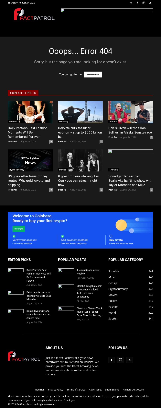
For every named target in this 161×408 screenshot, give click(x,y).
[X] (150, 3)
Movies (62, 169)
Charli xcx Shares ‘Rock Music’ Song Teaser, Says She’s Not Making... (90, 312)
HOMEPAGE (93, 74)
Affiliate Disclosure (133, 389)
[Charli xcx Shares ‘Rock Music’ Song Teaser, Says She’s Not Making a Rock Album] (66, 312)
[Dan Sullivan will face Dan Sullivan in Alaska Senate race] (130, 112)
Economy (63, 121)
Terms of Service (76, 389)
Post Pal (12, 141)
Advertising (95, 389)
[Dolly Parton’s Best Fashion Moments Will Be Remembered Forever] (30, 112)
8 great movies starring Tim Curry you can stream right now (78, 180)
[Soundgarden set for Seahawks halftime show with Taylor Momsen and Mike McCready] (130, 160)
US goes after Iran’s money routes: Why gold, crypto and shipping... (29, 180)
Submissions (112, 389)
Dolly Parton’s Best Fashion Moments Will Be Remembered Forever (28, 132)
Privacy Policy (55, 389)
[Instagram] (144, 3)
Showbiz (114, 169)
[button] (131, 2)
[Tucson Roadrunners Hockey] (66, 273)
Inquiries (39, 389)
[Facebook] (137, 3)
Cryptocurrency (16, 169)
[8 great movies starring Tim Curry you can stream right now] (80, 160)
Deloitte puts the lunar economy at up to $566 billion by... (80, 132)
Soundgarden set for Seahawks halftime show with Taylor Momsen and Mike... (130, 180)
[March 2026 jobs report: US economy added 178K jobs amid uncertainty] (66, 289)
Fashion (13, 121)
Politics (113, 121)
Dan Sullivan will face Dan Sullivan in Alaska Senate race (38, 315)
